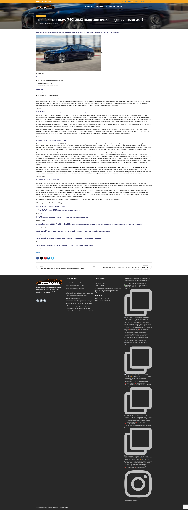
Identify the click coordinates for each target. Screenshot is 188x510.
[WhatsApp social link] (148, 1)
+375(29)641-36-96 (125, 1)
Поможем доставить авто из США (75, 285)
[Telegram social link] (151, 1)
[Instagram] (37, 300)
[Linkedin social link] (48, 258)
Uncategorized (41, 16)
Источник (38, 252)
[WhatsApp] (44, 300)
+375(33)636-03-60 (139, 1)
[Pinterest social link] (45, 258)
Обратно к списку (94, 267)
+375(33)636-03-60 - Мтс (102, 300)
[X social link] (41, 258)
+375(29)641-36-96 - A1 (102, 299)
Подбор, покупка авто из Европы (74, 282)
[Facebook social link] (37, 258)
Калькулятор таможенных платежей (75, 288)
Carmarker (49, 23)
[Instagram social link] (146, 1)
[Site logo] (45, 6)
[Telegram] (41, 300)
